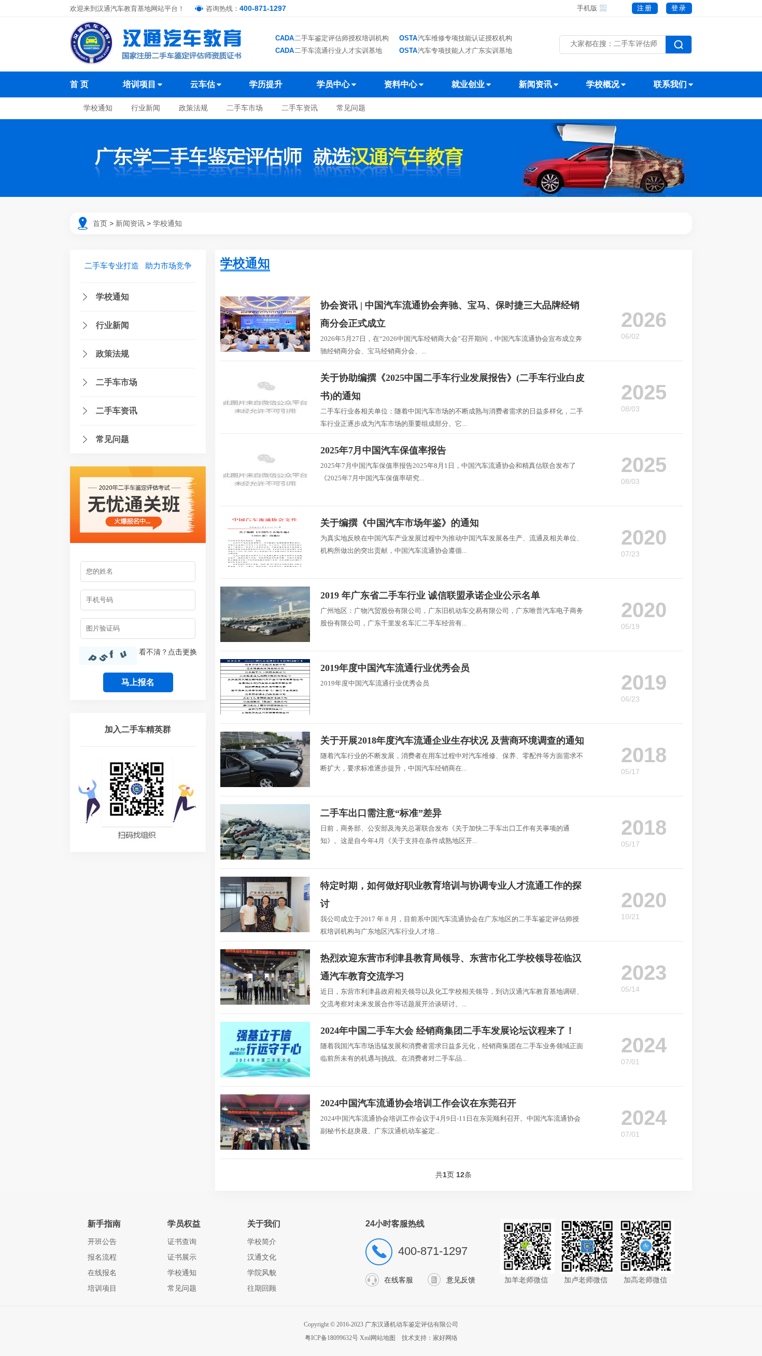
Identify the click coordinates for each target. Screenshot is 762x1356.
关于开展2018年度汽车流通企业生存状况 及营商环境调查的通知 (452, 740)
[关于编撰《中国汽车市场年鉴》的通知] (265, 519)
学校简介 (261, 1241)
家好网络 (445, 1337)
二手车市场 (245, 108)
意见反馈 (460, 1280)
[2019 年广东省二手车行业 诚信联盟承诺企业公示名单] (265, 592)
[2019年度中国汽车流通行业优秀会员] (265, 664)
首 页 (79, 84)
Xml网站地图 (378, 1337)
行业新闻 (145, 108)
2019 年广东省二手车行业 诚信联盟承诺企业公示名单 (430, 595)
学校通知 (97, 108)
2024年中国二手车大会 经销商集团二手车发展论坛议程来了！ (447, 1030)
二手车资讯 (299, 108)
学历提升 (266, 84)
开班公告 (102, 1241)
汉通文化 (261, 1257)
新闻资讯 (535, 84)
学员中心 (333, 84)
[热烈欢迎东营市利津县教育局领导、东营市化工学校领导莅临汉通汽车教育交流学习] (265, 954)
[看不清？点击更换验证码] (108, 656)
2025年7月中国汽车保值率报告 (383, 450)
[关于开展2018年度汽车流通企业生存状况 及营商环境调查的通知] (265, 737)
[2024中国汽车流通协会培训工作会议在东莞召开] (265, 1099)
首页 (100, 223)
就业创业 (468, 84)
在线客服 (398, 1280)
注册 (645, 8)
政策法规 (193, 108)
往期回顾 (261, 1288)
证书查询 (181, 1241)
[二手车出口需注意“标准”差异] (265, 809)
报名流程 (102, 1257)
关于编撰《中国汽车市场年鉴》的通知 (399, 523)
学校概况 (602, 84)
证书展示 (181, 1257)
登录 (679, 8)
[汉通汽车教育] (157, 42)
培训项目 (139, 84)
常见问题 (350, 108)
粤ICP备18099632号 (331, 1337)
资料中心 (400, 84)
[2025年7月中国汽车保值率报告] (265, 447)
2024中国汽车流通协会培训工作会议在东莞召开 (418, 1103)
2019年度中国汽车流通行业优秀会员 (395, 668)
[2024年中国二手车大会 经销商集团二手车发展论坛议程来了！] (265, 1027)
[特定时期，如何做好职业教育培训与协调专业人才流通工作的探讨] (265, 882)
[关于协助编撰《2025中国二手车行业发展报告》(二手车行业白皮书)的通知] (265, 374)
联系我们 (670, 84)
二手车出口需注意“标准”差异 (381, 813)
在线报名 (102, 1272)
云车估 (202, 84)
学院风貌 (261, 1272)
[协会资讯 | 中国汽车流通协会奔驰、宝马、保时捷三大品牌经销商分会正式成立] (265, 301)
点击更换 (182, 652)
